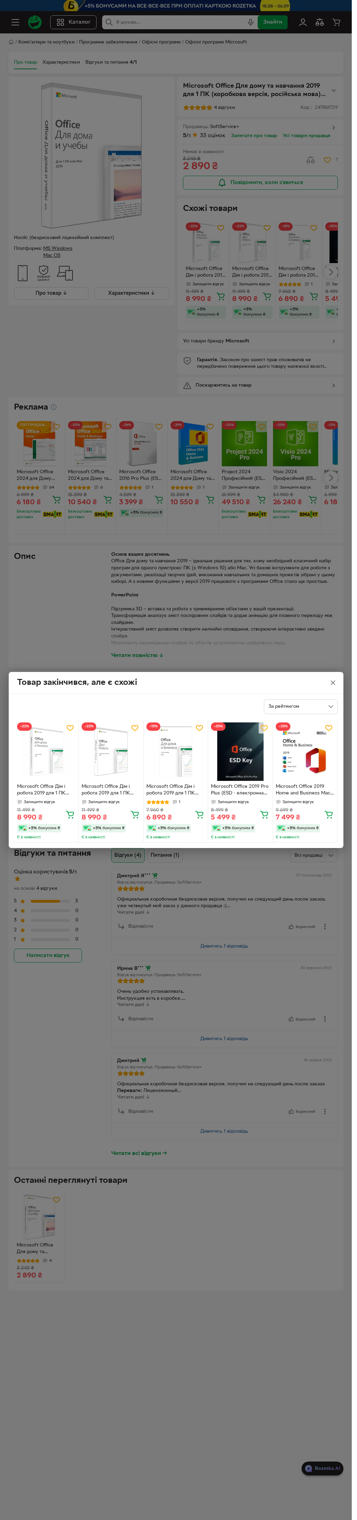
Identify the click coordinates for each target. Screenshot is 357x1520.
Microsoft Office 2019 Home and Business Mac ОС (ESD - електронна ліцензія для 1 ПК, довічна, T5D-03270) (303, 790)
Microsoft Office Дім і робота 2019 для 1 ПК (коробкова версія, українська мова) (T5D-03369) (108, 790)
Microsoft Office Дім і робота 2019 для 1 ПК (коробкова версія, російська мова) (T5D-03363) (42, 790)
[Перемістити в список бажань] (70, 728)
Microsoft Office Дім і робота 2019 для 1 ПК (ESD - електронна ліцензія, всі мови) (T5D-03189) (174, 790)
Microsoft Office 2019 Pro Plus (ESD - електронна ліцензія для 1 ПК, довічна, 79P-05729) (239, 790)
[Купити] (70, 814)
